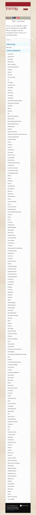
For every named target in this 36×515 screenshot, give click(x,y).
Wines (9, 494)
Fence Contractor (12, 206)
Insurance (10, 258)
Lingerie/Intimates (12, 276)
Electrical (10, 191)
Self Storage (11, 411)
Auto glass (10, 95)
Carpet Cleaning (12, 139)
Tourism (10, 450)
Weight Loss (11, 478)
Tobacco (10, 447)
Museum (10, 318)
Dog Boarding (11, 186)
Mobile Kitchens (12, 305)
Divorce (9, 183)
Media (9, 300)
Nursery (10, 326)
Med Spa (10, 297)
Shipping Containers (13, 421)
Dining (9, 178)
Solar (9, 427)
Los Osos (10, 289)
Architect (10, 74)
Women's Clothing (12, 496)
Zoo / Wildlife (11, 499)
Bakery (9, 108)
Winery (9, 491)
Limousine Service (12, 274)
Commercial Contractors (14, 162)
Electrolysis (10, 194)
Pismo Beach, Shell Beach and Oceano (17, 354)
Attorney (10, 90)
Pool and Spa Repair (13, 364)
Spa (9, 429)
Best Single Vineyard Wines (14, 121)
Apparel (10, 72)
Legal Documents (12, 271)
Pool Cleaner (11, 367)
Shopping (10, 424)
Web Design (11, 465)
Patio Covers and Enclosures (15, 349)
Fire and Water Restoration (14, 212)
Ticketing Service (12, 442)
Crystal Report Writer (13, 173)
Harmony (10, 245)
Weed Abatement (12, 476)
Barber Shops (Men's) (13, 116)
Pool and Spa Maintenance (14, 362)
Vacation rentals (12, 458)
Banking (10, 111)
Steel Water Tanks (12, 432)
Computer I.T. (11, 165)
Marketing (10, 292)
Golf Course (10, 232)
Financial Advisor (12, 209)
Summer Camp (11, 434)
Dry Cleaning (11, 188)
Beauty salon (11, 118)
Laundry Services (12, 269)
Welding (10, 481)
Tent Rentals (11, 439)
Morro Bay (10, 310)
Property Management (13, 372)
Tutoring (10, 455)
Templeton (10, 437)
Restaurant (10, 385)
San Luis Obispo (12, 403)
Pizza (9, 357)
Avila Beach (10, 98)
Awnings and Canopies (13, 103)
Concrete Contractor (13, 168)
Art (8, 80)
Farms (9, 204)
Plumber (10, 359)
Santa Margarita (12, 408)
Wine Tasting (11, 486)
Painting (10, 336)
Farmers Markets (12, 201)
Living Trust (10, 279)
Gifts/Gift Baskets (12, 227)
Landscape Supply (12, 266)
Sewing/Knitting (12, 419)
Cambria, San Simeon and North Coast (17, 134)
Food (9, 219)
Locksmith (10, 284)
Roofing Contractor (12, 388)
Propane (10, 370)
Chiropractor (11, 150)
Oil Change (10, 328)
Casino (9, 142)
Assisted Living (11, 85)
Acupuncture (11, 56)
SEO (9, 414)
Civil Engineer (11, 157)
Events (9, 199)
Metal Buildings (11, 302)
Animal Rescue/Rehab (13, 67)
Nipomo (10, 323)
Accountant (10, 54)
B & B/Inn (10, 106)
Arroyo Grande (11, 77)
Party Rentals (11, 344)
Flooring (10, 214)
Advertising (10, 61)
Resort (9, 383)
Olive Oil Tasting (12, 331)
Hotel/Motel (11, 253)
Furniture (10, 222)
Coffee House (11, 160)
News (9, 320)
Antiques (10, 69)
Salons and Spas (12, 398)
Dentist (9, 175)
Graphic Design (11, 235)
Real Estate (10, 380)
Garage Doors (11, 225)
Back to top (25, 505)
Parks (9, 341)
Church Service (11, 155)
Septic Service (11, 416)
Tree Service (11, 452)
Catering (10, 144)
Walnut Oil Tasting (12, 460)
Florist (9, 217)
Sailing (9, 395)
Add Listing (8, 47)
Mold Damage (11, 307)
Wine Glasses (11, 484)
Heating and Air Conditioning (15, 248)
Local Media (11, 282)
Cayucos (10, 147)
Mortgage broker (12, 313)
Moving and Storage (13, 315)
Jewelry (9, 263)
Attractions (10, 93)
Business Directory (12, 131)
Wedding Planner (12, 468)
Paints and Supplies (12, 339)
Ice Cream (10, 256)
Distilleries (10, 181)
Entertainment (11, 196)
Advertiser (10, 59)
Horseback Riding (12, 251)
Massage (10, 294)
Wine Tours (10, 489)
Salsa (9, 401)
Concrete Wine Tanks (13, 170)
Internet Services (12, 261)
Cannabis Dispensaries (13, 137)
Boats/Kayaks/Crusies (13, 124)
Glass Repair (11, 230)
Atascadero (10, 87)
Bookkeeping (11, 126)
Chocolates (10, 152)
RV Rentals (10, 390)
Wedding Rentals (12, 471)
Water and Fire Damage (13, 463)
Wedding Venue (12, 473)
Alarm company (12, 64)
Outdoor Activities (12, 333)
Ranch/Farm (11, 377)
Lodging (10, 287)
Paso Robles (11, 346)
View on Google (10, 510)
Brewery (10, 129)
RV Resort (10, 393)
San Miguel (10, 406)
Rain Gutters (11, 375)
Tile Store (10, 445)
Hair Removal (11, 243)
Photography (11, 351)
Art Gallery (10, 82)
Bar (8, 113)
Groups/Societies (12, 238)
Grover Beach (11, 240)
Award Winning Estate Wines (15, 100)
